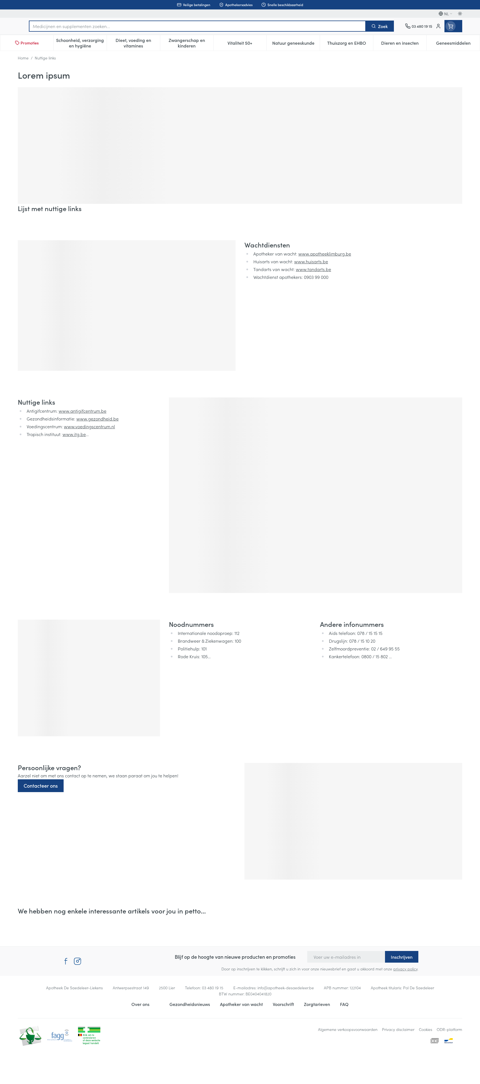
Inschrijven (401, 957)
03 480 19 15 (212, 987)
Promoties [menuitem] (30, 43)
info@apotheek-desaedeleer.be (286, 987)
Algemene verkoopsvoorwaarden (348, 1029)
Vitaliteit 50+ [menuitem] (247, 44)
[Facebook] (66, 961)
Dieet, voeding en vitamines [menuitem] (138, 43)
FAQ (344, 1004)
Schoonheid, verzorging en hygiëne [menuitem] (81, 43)
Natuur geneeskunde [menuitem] (296, 44)
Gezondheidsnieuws (189, 1004)
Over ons (140, 1004)
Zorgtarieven (317, 1004)
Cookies (425, 1029)
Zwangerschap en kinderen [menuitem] (191, 43)
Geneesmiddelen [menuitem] (458, 44)
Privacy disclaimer (398, 1029)
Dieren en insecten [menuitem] (403, 44)
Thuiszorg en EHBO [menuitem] (350, 44)
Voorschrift (283, 1004)
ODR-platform (449, 1029)
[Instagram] (77, 961)
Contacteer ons (41, 785)
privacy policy (405, 969)
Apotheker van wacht (241, 1004)
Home (23, 58)
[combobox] (197, 26)
